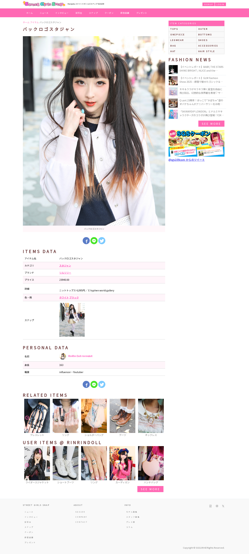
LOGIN (220, 4)
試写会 (79, 12)
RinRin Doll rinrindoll (80, 356)
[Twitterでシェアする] (101, 240)
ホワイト (64, 297)
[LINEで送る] (94, 240)
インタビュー (62, 12)
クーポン (109, 12)
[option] (94, 134)
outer (203, 28)
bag (173, 45)
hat (173, 51)
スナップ (93, 12)
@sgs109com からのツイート (187, 160)
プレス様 (130, 522)
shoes (203, 40)
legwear (177, 40)
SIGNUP (208, 4)
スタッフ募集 (133, 517)
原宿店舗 (124, 12)
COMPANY (81, 517)
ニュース (44, 12)
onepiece (177, 34)
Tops (174, 28)
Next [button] (160, 417)
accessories (208, 45)
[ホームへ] (44, 4)
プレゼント (141, 12)
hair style (206, 51)
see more (150, 489)
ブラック (74, 297)
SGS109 (80, 512)
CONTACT (81, 522)
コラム (129, 527)
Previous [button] (27, 417)
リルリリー (65, 272)
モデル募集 (132, 512)
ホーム (29, 12)
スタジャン (65, 265)
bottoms (205, 34)
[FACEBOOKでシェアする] (86, 240)
